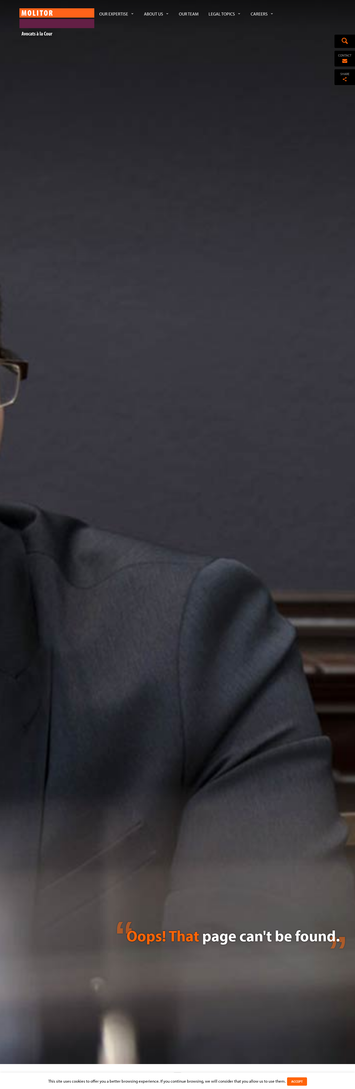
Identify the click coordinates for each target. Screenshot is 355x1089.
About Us (153, 14)
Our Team (189, 14)
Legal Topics (222, 14)
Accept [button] (297, 1081)
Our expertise (113, 14)
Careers (259, 14)
